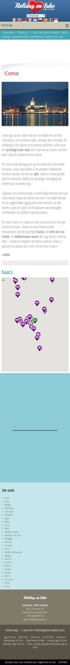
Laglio (7, 518)
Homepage (7, 25)
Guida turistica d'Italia (35, 640)
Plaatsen (22, 32)
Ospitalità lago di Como (13, 640)
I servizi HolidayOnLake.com (43, 630)
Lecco (7, 501)
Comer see (35, 637)
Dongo (7, 572)
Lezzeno (8, 562)
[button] (39, 348)
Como (7, 498)
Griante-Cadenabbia (13, 552)
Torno (7, 525)
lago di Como (10, 637)
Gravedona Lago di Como (14, 644)
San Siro (8, 559)
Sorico (7, 586)
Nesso (7, 528)
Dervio (7, 582)
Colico (7, 576)
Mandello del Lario (12, 535)
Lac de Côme (47, 637)
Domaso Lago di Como (57, 640)
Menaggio (8, 538)
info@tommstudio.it (38, 619)
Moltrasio (8, 515)
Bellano (7, 565)
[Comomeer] (35, 11)
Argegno (7, 555)
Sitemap (11, 630)
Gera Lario (8, 579)
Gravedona (9, 508)
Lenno (7, 548)
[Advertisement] (35, 52)
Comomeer (8, 32)
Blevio (7, 521)
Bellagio (7, 504)
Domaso (7, 569)
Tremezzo (8, 545)
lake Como (23, 637)
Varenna (7, 542)
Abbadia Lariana (11, 531)
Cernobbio (9, 511)
